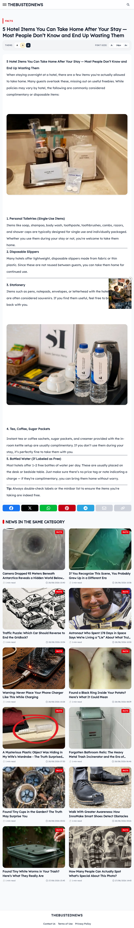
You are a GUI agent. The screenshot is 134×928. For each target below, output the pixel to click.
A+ (126, 45)
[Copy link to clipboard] (122, 508)
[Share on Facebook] (11, 508)
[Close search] (128, 4)
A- (112, 45)
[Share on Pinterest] (67, 508)
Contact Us (49, 923)
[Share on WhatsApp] (48, 508)
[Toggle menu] (5, 5)
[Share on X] (30, 508)
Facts (9, 20)
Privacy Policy (83, 923)
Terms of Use (65, 923)
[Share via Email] (104, 508)
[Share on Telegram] (85, 508)
